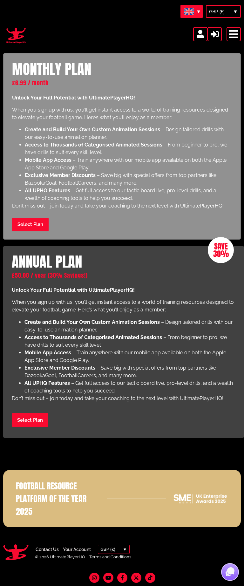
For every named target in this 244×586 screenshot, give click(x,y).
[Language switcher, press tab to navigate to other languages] (191, 11)
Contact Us (47, 549)
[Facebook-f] (122, 578)
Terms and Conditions (110, 557)
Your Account (77, 549)
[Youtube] (108, 578)
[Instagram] (94, 578)
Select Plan (30, 224)
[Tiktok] (150, 578)
